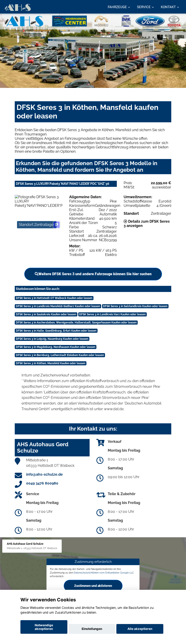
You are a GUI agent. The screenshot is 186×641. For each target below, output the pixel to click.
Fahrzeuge (117, 7)
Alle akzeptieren (139, 629)
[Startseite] (17, 7)
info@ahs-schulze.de (44, 474)
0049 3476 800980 (42, 483)
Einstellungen (92, 629)
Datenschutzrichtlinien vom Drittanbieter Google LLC (104, 572)
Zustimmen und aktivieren (93, 586)
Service (144, 7)
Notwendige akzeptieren (44, 627)
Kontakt (168, 7)
